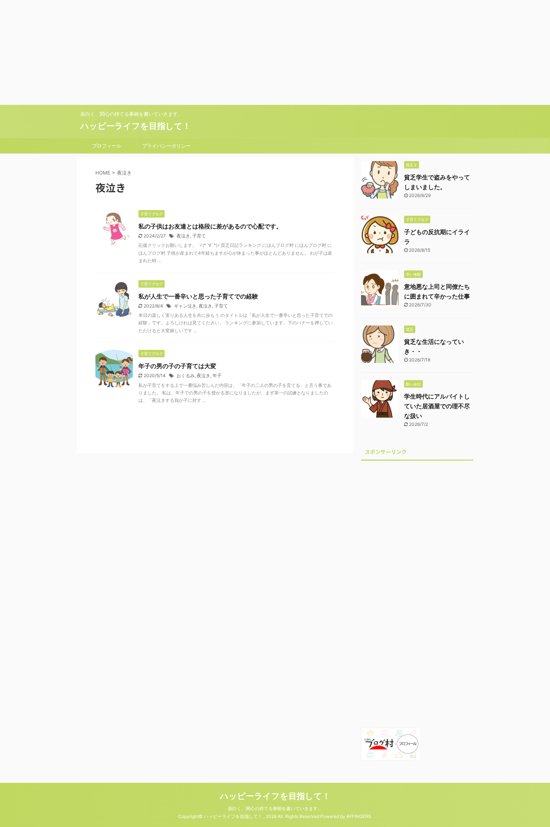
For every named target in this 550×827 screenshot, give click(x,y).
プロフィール (106, 146)
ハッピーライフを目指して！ (135, 126)
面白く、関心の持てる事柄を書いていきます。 (275, 808)
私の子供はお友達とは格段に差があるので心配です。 (210, 226)
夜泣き (183, 236)
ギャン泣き (185, 306)
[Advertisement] (224, 52)
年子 (217, 375)
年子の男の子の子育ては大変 (177, 366)
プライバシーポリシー (166, 146)
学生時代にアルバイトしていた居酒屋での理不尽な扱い (437, 406)
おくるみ (186, 375)
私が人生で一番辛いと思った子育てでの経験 (198, 296)
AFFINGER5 (358, 816)
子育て (199, 236)
